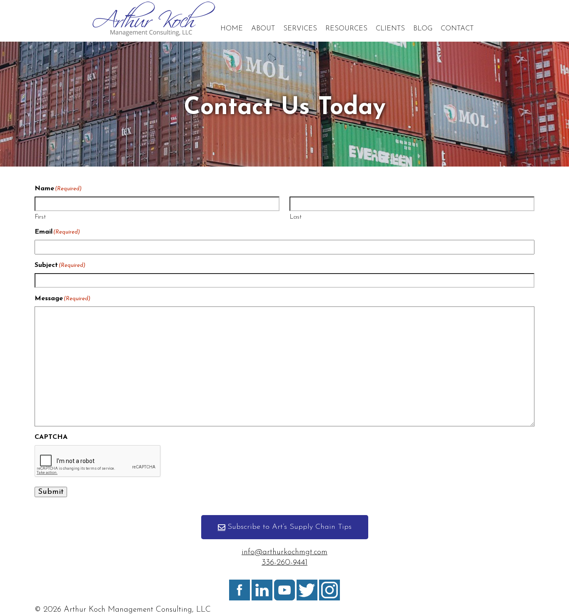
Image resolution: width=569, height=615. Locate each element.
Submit (51, 492)
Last (295, 217)
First (40, 217)
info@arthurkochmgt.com (284, 552)
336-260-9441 (284, 563)
